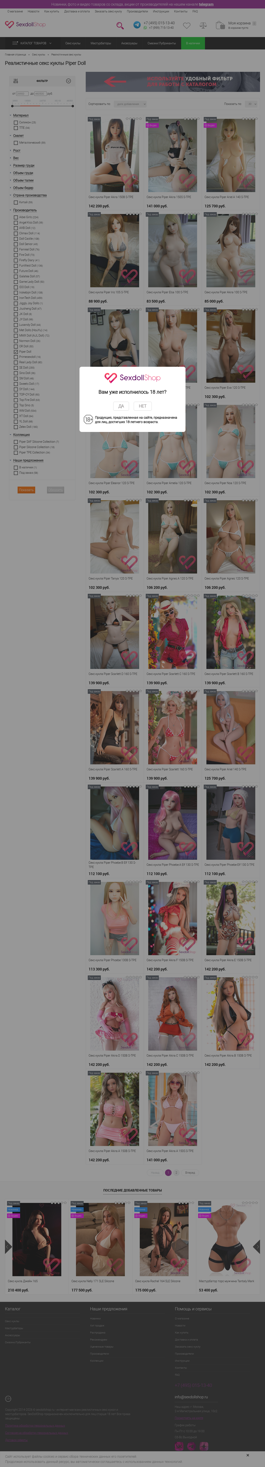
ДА (121, 406)
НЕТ (143, 406)
